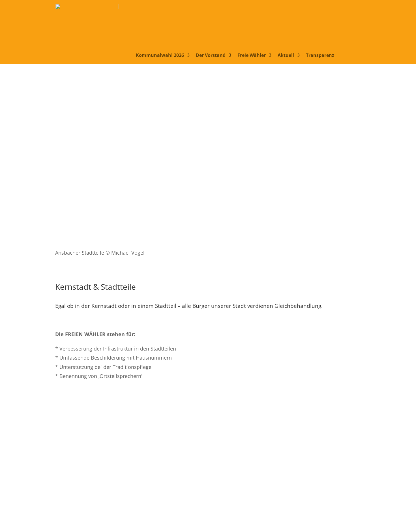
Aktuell (286, 55)
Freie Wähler (251, 55)
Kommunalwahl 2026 (160, 55)
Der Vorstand (211, 55)
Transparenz (320, 55)
